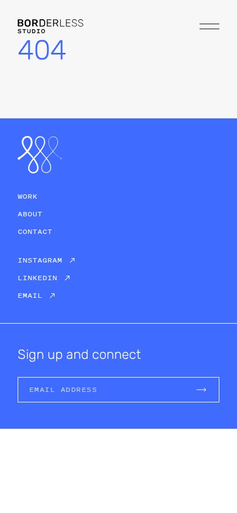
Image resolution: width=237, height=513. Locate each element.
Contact (35, 231)
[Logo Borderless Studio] (50, 26)
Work (27, 196)
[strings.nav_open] (209, 26)
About (30, 214)
